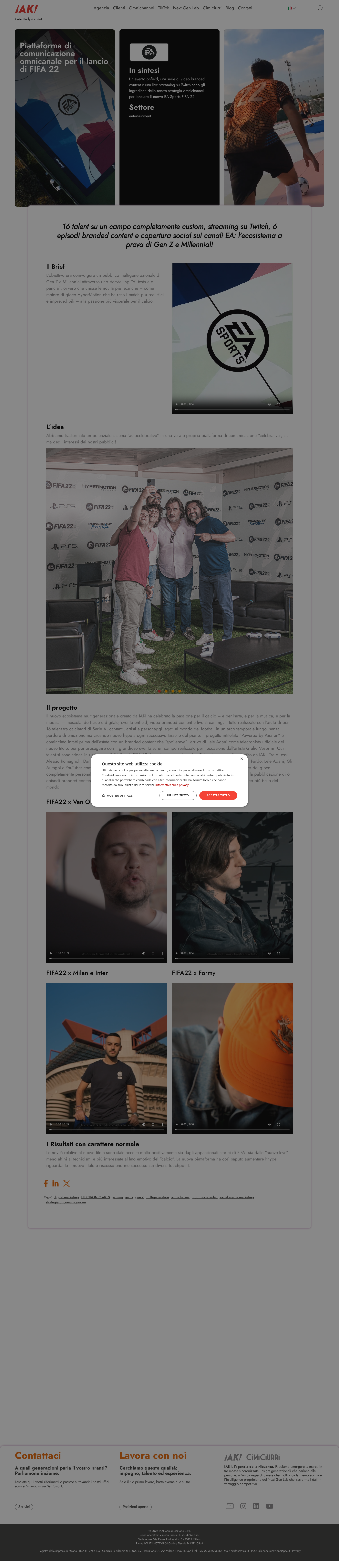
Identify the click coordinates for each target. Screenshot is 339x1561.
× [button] (241, 758)
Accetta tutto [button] (218, 795)
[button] (117, 795)
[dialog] (169, 780)
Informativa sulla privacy (172, 785)
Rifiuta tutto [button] (178, 795)
